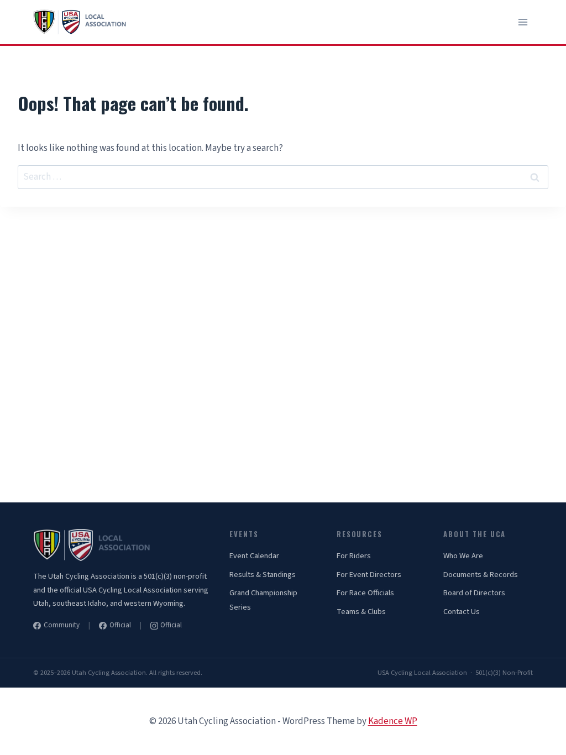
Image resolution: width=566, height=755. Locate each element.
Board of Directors (474, 593)
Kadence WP (392, 721)
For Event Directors (369, 574)
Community (62, 625)
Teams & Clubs (361, 611)
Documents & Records (480, 574)
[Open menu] (522, 21)
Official (120, 625)
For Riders (354, 556)
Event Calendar (254, 556)
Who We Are (463, 556)
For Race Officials (365, 593)
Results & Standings (262, 574)
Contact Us (461, 611)
